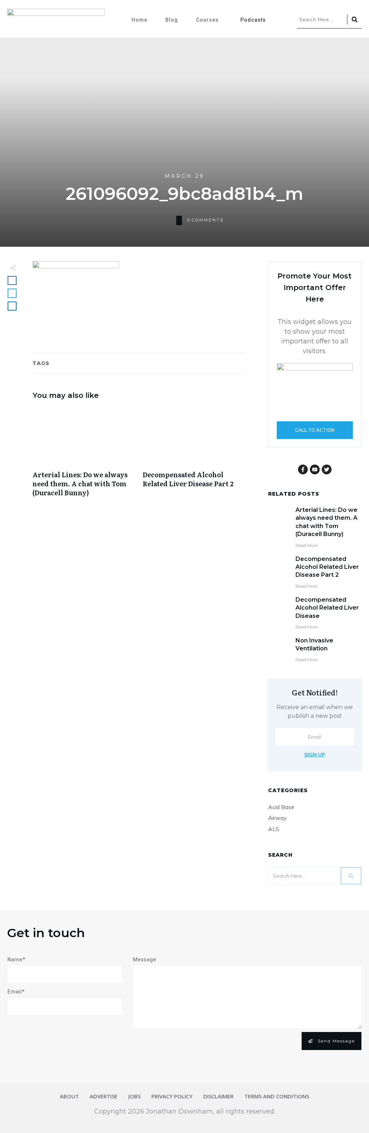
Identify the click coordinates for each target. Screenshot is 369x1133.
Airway (277, 817)
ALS (273, 829)
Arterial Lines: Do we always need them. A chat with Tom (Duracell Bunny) (83, 456)
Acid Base (281, 807)
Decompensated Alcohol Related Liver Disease (327, 607)
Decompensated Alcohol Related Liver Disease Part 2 (194, 456)
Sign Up (314, 754)
